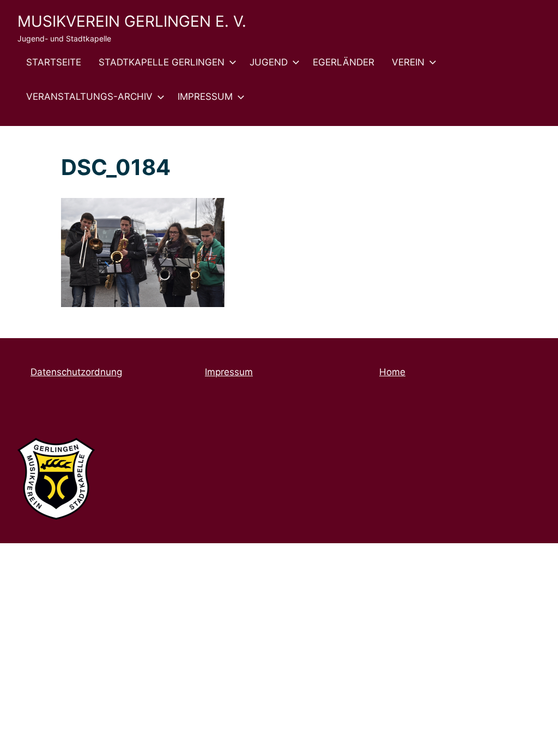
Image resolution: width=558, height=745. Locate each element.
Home (392, 372)
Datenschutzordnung (76, 372)
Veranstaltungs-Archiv (89, 96)
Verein (408, 62)
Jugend (269, 62)
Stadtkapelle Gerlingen (162, 62)
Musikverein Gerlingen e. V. (131, 21)
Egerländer (343, 62)
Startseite (53, 62)
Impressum (205, 96)
